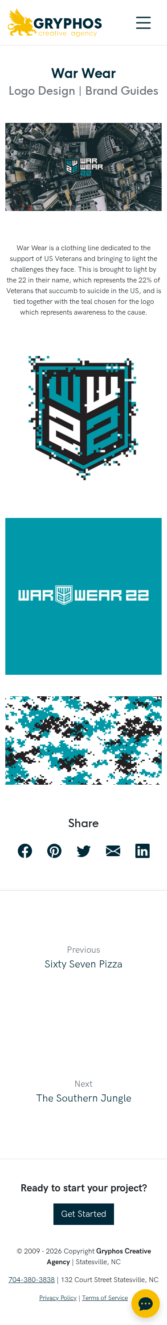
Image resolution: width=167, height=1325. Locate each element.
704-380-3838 (31, 1280)
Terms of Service (105, 1298)
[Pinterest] (54, 851)
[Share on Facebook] (25, 851)
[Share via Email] (113, 851)
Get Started (83, 1214)
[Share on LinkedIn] (142, 851)
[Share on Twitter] (84, 851)
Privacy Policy (58, 1298)
